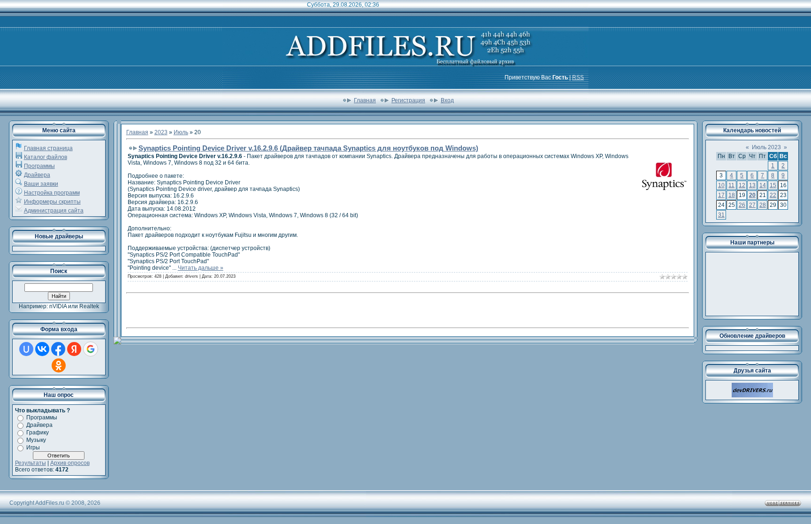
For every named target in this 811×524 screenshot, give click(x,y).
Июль (181, 132)
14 (762, 185)
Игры (33, 447)
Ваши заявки (41, 184)
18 (731, 195)
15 (773, 185)
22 (773, 195)
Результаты (30, 463)
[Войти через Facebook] (58, 349)
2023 (161, 132)
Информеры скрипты (52, 201)
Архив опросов (70, 463)
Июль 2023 (766, 147)
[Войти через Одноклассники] (59, 365)
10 (721, 185)
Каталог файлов (45, 157)
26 (742, 205)
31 (721, 215)
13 (752, 185)
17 (721, 195)
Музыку (36, 440)
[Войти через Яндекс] (74, 349)
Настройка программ (52, 193)
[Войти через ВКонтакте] (42, 349)
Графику (37, 432)
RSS (578, 77)
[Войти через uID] (26, 349)
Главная (365, 100)
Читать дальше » (200, 268)
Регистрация (408, 100)
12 (742, 185)
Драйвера (37, 175)
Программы (39, 166)
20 (752, 195)
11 (731, 185)
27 (752, 205)
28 (762, 205)
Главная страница (48, 148)
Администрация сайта (54, 210)
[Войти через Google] (90, 349)
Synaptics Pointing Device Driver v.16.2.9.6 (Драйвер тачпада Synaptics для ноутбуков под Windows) (308, 148)
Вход (447, 100)
